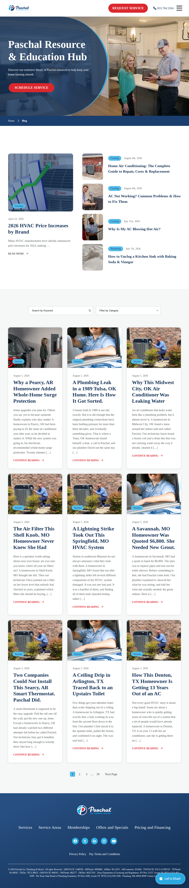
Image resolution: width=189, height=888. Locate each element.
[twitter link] (85, 841)
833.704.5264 (165, 8)
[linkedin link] (94, 841)
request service (128, 8)
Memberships (79, 827)
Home (11, 121)
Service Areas (50, 827)
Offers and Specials (112, 827)
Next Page (111, 774)
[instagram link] (104, 841)
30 (98, 774)
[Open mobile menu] (179, 8)
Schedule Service (31, 87)
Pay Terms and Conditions (104, 854)
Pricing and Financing (153, 827)
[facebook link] (75, 841)
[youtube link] (113, 841)
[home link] (94, 810)
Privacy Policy (77, 854)
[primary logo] (19, 12)
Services (25, 827)
